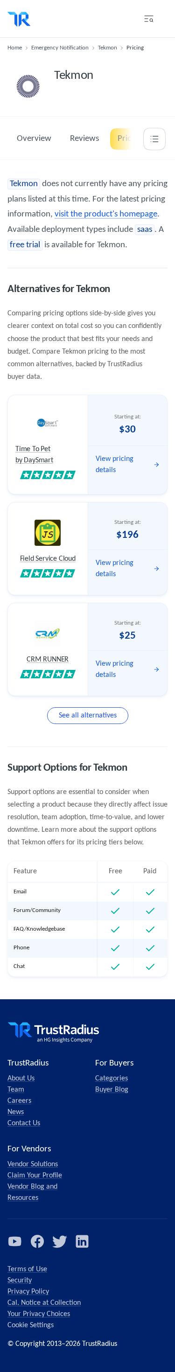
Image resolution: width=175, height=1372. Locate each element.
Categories (111, 1078)
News (15, 1112)
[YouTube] (14, 1241)
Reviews (84, 138)
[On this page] (154, 139)
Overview (34, 138)
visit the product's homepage (106, 214)
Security (19, 1280)
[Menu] (149, 18)
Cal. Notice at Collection (44, 1303)
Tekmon (107, 48)
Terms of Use (27, 1269)
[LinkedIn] (82, 1241)
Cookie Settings (30, 1325)
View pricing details (114, 464)
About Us (21, 1078)
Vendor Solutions (32, 1164)
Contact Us (23, 1123)
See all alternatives (88, 715)
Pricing (130, 138)
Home (14, 48)
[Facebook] (37, 1241)
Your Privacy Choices (38, 1314)
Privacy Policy (28, 1291)
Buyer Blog (111, 1089)
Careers (19, 1101)
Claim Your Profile (34, 1175)
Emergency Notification (60, 48)
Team (15, 1089)
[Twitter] (59, 1241)
